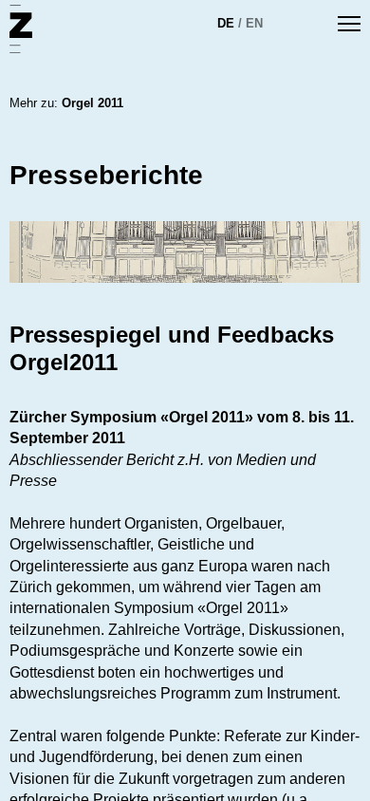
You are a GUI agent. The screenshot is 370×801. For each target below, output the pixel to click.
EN (254, 23)
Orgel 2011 (92, 103)
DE (225, 23)
